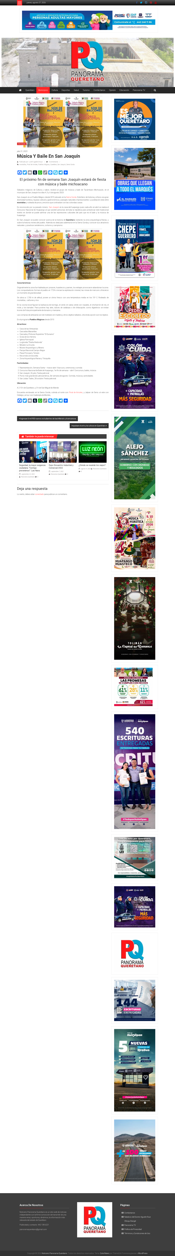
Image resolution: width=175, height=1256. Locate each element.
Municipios (43, 90)
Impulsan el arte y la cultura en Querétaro (88, 426)
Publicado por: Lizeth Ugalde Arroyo (31, 162)
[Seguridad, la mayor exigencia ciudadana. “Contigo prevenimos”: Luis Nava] (33, 452)
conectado (39, 494)
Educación (124, 90)
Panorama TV (139, 90)
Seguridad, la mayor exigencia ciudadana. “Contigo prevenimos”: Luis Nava (32, 468)
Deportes (66, 90)
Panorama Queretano (28, 477)
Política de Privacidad (133, 1229)
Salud (76, 90)
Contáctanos (99, 90)
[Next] (150, 248)
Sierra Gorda (70, 164)
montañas (22, 164)
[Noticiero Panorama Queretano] (87, 62)
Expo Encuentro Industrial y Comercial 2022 (61, 466)
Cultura (55, 90)
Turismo (86, 90)
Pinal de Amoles (32, 164)
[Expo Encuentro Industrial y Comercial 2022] (63, 452)
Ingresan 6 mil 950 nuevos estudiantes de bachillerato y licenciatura (48, 419)
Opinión (112, 90)
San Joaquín (62, 164)
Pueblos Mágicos (44, 164)
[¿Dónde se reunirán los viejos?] (93, 452)
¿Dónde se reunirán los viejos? (92, 465)
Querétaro (29, 90)
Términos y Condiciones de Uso (137, 1233)
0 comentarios (53, 162)
